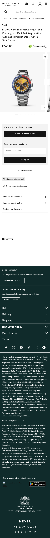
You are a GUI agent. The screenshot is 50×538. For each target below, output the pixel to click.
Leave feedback (11, 300)
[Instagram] (36, 348)
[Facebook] (6, 348)
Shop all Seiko (38, 18)
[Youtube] (21, 348)
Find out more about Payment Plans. (16, 416)
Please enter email (13, 150)
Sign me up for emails (13, 280)
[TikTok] (44, 348)
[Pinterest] (28, 348)
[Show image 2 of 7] (47, 82)
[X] (13, 348)
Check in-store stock (25, 134)
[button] (46, 4)
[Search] (6, 12)
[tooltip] (46, 46)
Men (6, 18)
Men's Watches (20, 18)
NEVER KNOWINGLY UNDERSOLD (25, 527)
